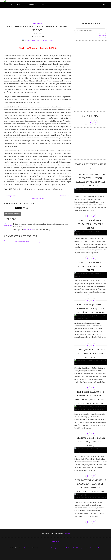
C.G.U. (67, 548)
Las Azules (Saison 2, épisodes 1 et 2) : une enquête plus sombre (91, 308)
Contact (44, 4)
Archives (33, 4)
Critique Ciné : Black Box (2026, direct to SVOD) (91, 442)
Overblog (67, 533)
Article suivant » (65, 196)
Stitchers (37, 23)
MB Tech (55, 541)
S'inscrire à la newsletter (12, 213)
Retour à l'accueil (38, 199)
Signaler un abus (58, 548)
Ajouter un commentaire (22, 242)
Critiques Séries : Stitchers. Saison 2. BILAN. (91, 224)
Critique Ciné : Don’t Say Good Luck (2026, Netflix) (91, 353)
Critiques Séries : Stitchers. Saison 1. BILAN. (91, 266)
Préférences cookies (95, 548)
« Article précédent (10, 196)
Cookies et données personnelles (79, 548)
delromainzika (29, 229)
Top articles (43, 548)
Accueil (9, 4)
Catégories (21, 4)
